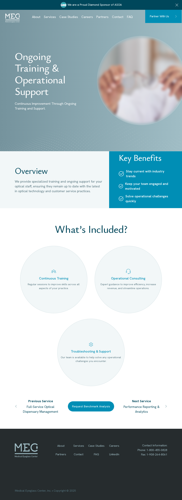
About (36, 17)
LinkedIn (114, 454)
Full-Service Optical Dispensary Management (40, 409)
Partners (102, 17)
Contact (117, 17)
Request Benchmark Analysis (91, 406)
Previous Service (40, 401)
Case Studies (68, 17)
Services (50, 17)
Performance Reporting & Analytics (141, 409)
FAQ (130, 17)
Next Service (141, 401)
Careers (87, 17)
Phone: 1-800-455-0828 (152, 450)
